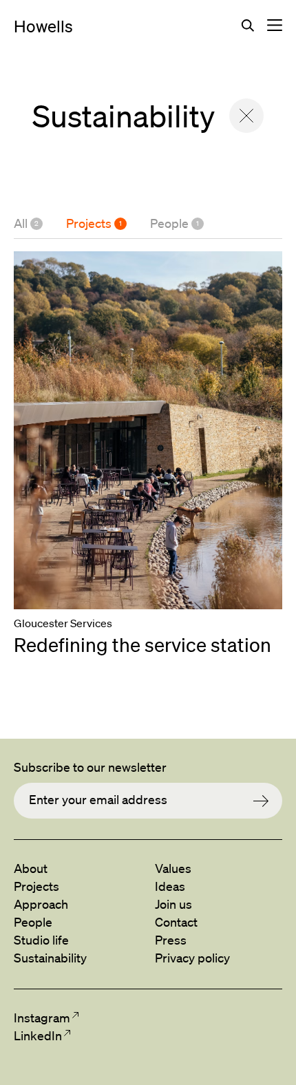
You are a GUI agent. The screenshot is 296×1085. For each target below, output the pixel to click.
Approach (41, 904)
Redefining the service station (142, 644)
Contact (176, 921)
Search (248, 25)
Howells (43, 26)
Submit (267, 801)
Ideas (170, 886)
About (30, 868)
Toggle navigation (274, 25)
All (26, 223)
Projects (94, 223)
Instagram (42, 1017)
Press (171, 939)
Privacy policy (192, 957)
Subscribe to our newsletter (90, 767)
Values (173, 868)
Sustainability (50, 957)
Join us (173, 904)
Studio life (41, 939)
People (174, 223)
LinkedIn (37, 1035)
